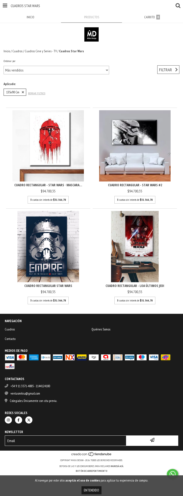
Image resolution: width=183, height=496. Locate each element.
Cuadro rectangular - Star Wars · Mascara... (48, 185)
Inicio (7, 51)
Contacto (10, 339)
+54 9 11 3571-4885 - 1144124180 (30, 386)
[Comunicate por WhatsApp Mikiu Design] (172, 474)
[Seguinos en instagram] (8, 420)
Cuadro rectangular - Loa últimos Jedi (135, 285)
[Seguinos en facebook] (18, 420)
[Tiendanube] (91, 455)
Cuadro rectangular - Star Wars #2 (135, 185)
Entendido (91, 490)
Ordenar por (9, 61)
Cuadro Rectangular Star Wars (48, 285)
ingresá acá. (117, 466)
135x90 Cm (12, 92)
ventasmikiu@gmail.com (25, 393)
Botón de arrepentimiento (91, 470)
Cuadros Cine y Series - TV (41, 51)
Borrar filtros (36, 93)
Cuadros (17, 51)
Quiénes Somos (101, 329)
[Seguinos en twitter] (28, 420)
